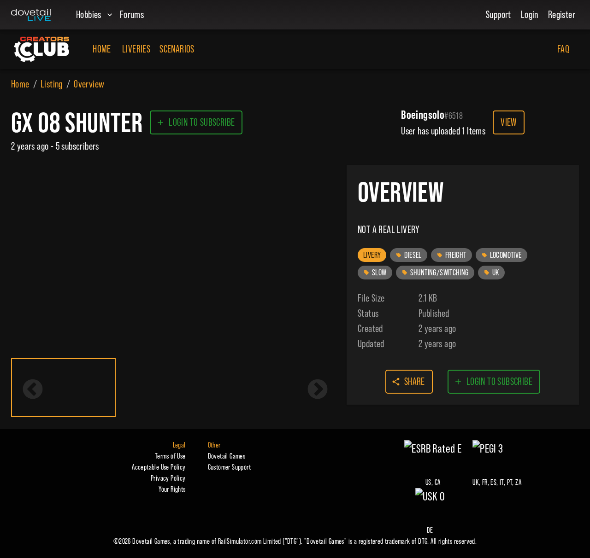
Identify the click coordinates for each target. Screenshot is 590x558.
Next (317, 390)
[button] (372, 255)
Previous (33, 390)
